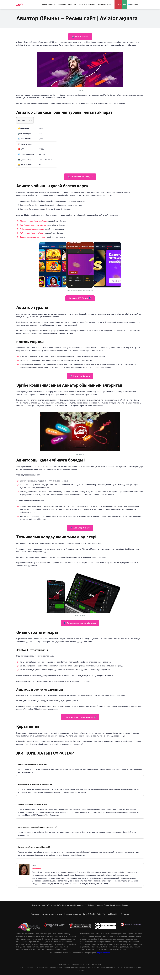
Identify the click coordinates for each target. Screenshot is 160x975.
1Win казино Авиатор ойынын (32, 233)
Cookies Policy (95, 914)
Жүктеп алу (72, 4)
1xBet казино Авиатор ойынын (32, 229)
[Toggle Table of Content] (28, 120)
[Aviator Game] (19, 4)
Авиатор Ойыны (48, 4)
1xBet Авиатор (63, 905)
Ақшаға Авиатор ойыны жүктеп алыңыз (47, 914)
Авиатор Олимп (103, 905)
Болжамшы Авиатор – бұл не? (76, 914)
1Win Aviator (51, 905)
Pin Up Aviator (90, 905)
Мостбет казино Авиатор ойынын (34, 221)
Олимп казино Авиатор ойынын (33, 237)
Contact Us (124, 914)
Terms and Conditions (111, 914)
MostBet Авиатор (76, 905)
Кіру (124, 4)
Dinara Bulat (36, 868)
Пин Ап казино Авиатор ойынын (33, 225)
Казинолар (61, 4)
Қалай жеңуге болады (87, 4)
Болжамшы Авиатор (105, 4)
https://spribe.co (103, 953)
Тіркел (118, 4)
